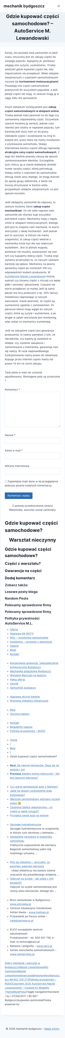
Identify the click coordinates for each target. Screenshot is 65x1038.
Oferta (14, 629)
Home (13, 739)
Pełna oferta (17, 679)
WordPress (19, 991)
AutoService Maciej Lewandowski (25, 276)
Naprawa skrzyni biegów (25, 696)
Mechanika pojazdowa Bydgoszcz (30, 671)
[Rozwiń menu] (58, 6)
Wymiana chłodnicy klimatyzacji (29, 700)
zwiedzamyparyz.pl (21, 920)
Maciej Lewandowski (32, 967)
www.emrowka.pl (20, 904)
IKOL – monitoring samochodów (29, 637)
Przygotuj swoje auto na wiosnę (29, 815)
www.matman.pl (39, 912)
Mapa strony (51, 1028)
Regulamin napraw (21, 726)
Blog (12, 709)
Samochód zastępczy (23, 687)
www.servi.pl (44, 946)
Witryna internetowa (17, 465)
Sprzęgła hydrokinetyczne (25, 824)
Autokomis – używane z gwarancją (31, 641)
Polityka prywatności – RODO (27, 731)
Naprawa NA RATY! (22, 633)
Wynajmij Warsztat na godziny (28, 675)
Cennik (14, 683)
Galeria (14, 645)
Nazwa (10, 435)
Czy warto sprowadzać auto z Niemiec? (34, 786)
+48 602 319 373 (18, 979)
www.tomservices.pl (22, 954)
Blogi (13, 649)
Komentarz (12, 389)
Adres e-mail (14, 450)
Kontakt (14, 654)
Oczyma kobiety (19, 713)
